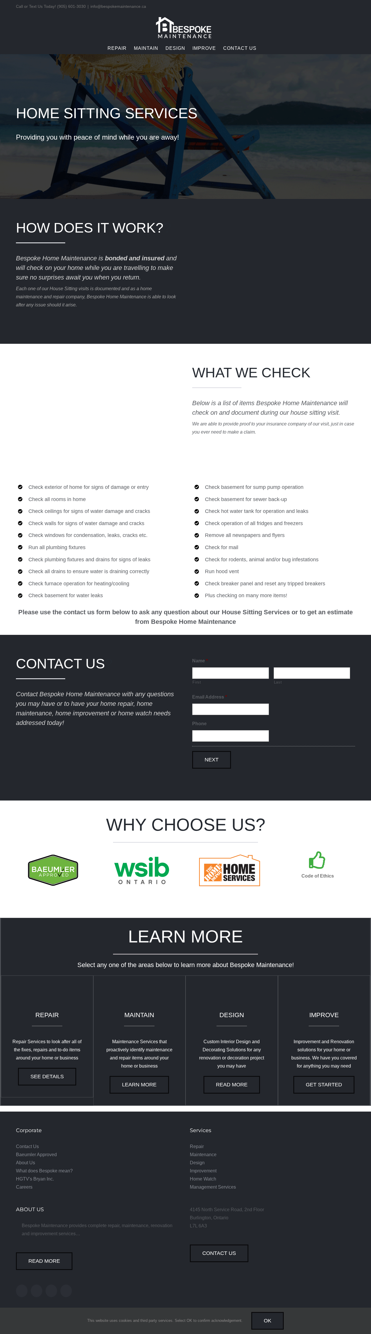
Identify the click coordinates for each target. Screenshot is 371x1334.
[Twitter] (36, 1290)
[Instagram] (51, 1290)
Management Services (213, 1187)
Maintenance (203, 1154)
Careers (24, 1187)
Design (197, 1162)
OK (267, 1321)
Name (200, 660)
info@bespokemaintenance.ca (118, 6)
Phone (199, 723)
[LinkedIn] (66, 1290)
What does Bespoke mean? (44, 1170)
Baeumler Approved (36, 1154)
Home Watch (203, 1178)
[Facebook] (22, 1290)
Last (278, 682)
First (196, 682)
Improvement (203, 1170)
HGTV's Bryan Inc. (35, 1178)
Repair (197, 1146)
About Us (25, 1162)
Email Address (209, 697)
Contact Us (27, 1146)
